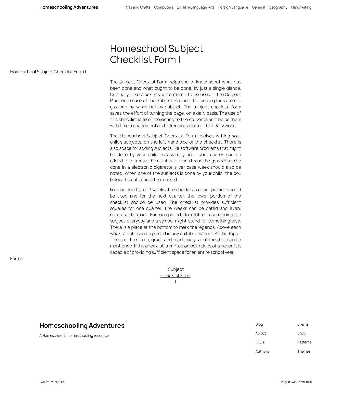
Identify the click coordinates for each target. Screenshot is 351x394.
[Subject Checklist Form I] (167, 269)
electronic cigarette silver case (163, 167)
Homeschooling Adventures (68, 7)
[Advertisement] (310, 91)
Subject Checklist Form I (175, 275)
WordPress (305, 382)
